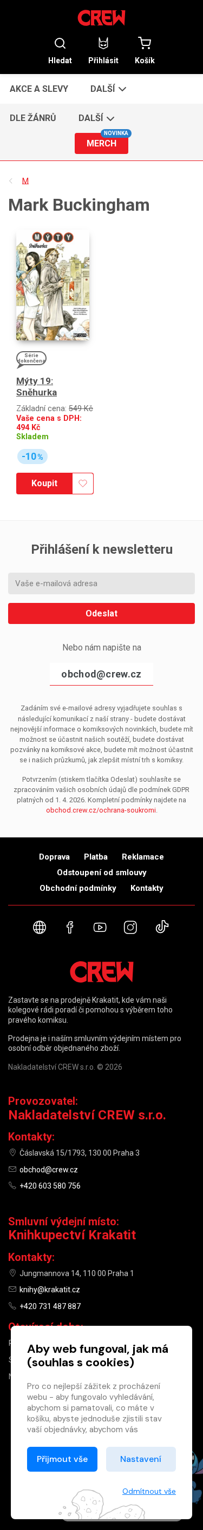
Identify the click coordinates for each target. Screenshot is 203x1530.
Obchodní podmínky (78, 888)
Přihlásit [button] (103, 60)
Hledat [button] (60, 60)
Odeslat (101, 613)
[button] (107, 88)
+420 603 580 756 (50, 1186)
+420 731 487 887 (50, 1306)
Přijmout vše (62, 1459)
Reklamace (143, 857)
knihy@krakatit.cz (49, 1289)
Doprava (54, 857)
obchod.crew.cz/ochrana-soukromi (101, 810)
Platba (96, 857)
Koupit (44, 483)
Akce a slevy (39, 89)
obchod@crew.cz (101, 674)
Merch (107, 141)
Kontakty (146, 888)
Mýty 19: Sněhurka (36, 386)
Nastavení (140, 1459)
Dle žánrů (33, 118)
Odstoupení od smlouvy (102, 872)
